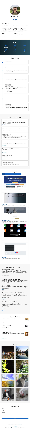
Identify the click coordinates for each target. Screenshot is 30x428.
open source (15, 427)
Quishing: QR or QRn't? (6, 332)
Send (15, 418)
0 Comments (15, 335)
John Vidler (11, 108)
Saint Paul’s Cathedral (6, 220)
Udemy (3, 121)
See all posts (4, 338)
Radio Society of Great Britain (6, 163)
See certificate (4, 124)
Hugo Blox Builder (10, 427)
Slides (2, 276)
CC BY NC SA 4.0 (20, 424)
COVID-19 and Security (6, 285)
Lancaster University (8, 85)
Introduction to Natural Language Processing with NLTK (13, 292)
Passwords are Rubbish (6, 325)
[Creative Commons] (15, 426)
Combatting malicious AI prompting (9, 318)
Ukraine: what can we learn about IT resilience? (11, 279)
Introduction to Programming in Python (9, 301)
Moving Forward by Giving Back (8, 269)
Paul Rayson (7, 108)
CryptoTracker (4, 204)
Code (3, 259)
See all (3, 310)
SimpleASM (4, 257)
